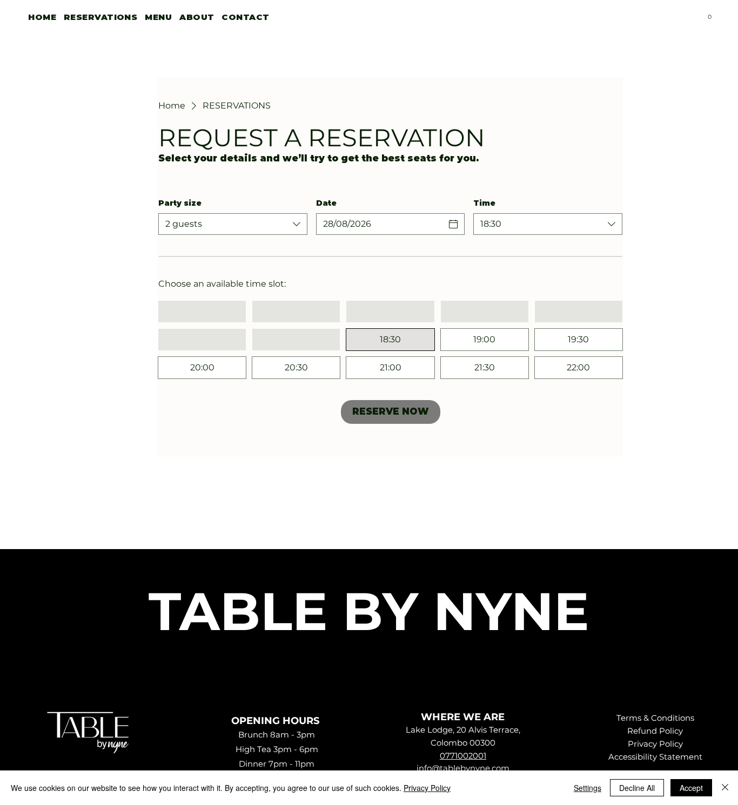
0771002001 (463, 756)
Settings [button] (587, 787)
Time (484, 203)
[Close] (725, 787)
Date (326, 203)
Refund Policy (655, 731)
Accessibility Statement (655, 757)
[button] (709, 14)
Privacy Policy (655, 744)
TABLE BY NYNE (369, 611)
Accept (691, 787)
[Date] (453, 224)
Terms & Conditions (655, 718)
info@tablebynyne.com (463, 768)
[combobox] (232, 224)
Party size (180, 203)
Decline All (637, 787)
